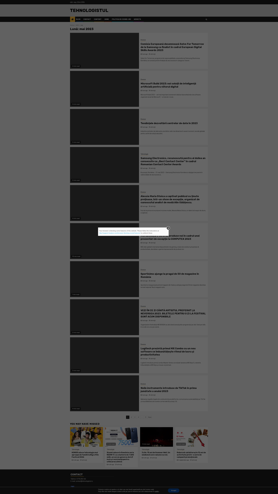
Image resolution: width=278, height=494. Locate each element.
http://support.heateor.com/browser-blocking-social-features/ (120, 233)
